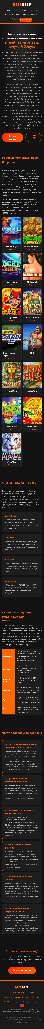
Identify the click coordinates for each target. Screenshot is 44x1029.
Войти (15, 20)
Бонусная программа (12, 14)
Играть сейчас (12, 137)
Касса (16, 10)
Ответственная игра (12, 997)
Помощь (9, 10)
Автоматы (25, 14)
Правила (13, 993)
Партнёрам (35, 997)
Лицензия (25, 997)
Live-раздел (35, 14)
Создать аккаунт (25, 19)
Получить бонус (34, 136)
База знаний (33, 10)
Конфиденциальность (26, 993)
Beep (22, 4)
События (24, 10)
